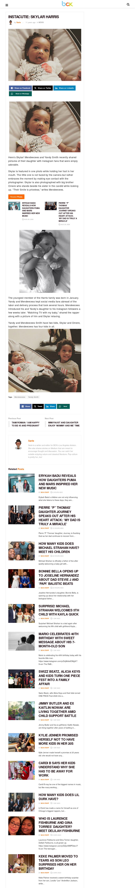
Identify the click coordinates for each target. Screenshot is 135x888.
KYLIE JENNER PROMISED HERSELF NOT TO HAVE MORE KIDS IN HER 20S (58, 739)
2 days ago (56, 835)
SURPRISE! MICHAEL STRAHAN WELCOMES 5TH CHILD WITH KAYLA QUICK (59, 610)
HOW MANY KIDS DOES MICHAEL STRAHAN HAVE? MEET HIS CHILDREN (59, 547)
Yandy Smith (33, 397)
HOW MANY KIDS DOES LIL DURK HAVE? (59, 796)
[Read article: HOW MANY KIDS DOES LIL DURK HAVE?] (21, 802)
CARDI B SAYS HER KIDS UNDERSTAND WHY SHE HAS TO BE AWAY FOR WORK (57, 769)
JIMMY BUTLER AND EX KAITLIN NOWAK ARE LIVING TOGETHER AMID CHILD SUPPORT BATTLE (57, 709)
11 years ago (30, 22)
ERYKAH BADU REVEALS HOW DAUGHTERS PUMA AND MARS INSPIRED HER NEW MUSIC (58, 481)
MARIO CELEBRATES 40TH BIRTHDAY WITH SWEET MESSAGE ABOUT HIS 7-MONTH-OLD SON (58, 640)
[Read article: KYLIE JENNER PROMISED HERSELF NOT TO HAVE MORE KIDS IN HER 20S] (21, 742)
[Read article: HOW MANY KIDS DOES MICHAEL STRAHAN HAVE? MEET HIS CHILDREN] (21, 551)
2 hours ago (57, 492)
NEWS (41, 22)
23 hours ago (58, 556)
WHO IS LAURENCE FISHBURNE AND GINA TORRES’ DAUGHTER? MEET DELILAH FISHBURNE (59, 824)
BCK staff (45, 492)
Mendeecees (20, 397)
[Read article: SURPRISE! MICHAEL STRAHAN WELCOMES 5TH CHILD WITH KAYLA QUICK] (21, 613)
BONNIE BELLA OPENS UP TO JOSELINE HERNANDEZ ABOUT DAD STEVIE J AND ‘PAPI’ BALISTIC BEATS (59, 577)
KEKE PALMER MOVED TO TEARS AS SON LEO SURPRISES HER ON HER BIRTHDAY (58, 862)
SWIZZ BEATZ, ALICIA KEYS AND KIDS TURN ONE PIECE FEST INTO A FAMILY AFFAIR (59, 677)
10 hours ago (58, 528)
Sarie (18, 22)
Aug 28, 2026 (28, 219)
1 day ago (56, 618)
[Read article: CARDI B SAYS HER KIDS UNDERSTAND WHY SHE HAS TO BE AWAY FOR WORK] (21, 770)
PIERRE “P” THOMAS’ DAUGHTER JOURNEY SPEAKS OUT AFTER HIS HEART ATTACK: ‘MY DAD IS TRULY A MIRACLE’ (68, 212)
